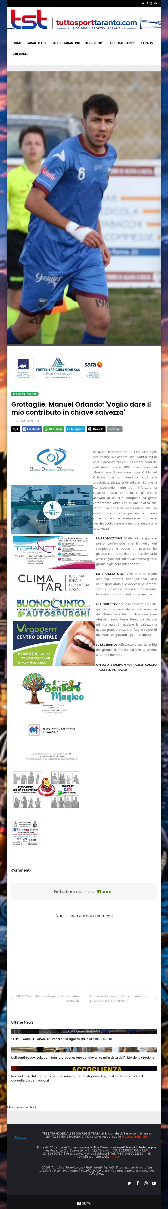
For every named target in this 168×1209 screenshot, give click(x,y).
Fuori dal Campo (122, 43)
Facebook (33, 429)
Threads (98, 429)
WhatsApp (55, 429)
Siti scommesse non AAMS (21, 1107)
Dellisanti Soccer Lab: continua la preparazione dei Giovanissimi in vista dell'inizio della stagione (82, 1058)
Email (116, 429)
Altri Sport (94, 43)
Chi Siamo (20, 54)
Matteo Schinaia (134, 1136)
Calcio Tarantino (65, 43)
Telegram (77, 429)
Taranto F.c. (36, 43)
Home (17, 43)
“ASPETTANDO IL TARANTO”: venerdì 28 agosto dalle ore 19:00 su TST (62, 1039)
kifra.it (114, 1156)
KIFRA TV (147, 43)
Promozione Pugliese (24, 394)
